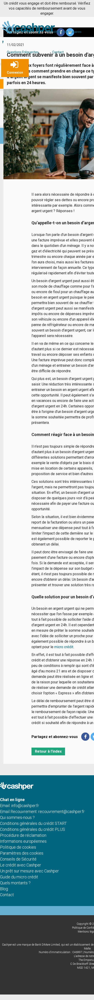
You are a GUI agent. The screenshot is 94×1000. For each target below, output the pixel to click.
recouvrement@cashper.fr (61, 811)
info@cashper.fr (25, 805)
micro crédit (63, 647)
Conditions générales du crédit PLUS (32, 829)
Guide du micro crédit (19, 876)
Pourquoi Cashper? (20, 32)
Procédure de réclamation (23, 835)
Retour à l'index (48, 751)
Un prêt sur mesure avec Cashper (29, 871)
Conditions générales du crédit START (33, 823)
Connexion (15, 72)
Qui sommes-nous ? (17, 817)
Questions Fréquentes (23, 52)
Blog (4, 888)
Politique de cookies (18, 847)
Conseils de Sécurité (18, 859)
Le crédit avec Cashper (20, 865)
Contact (58, 52)
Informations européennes (23, 841)
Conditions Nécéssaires (64, 32)
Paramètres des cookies (21, 853)
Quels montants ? (15, 882)
